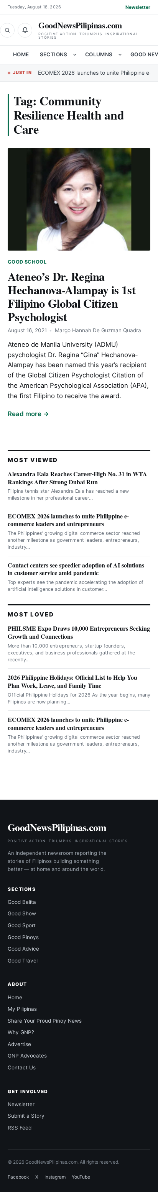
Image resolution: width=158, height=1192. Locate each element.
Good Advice (23, 949)
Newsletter (137, 7)
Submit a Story (26, 1116)
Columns (99, 54)
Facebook (18, 1177)
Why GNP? (21, 1032)
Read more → (28, 414)
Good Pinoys (23, 937)
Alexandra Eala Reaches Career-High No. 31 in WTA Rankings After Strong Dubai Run (77, 477)
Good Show (22, 913)
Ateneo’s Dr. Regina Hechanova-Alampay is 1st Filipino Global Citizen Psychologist (71, 296)
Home (21, 54)
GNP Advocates (27, 1056)
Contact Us (22, 1067)
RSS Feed (19, 1128)
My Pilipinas (22, 1009)
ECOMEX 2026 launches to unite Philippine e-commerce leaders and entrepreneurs (68, 520)
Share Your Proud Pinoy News (45, 1021)
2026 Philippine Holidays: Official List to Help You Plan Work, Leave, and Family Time (72, 681)
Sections (53, 54)
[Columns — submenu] (120, 55)
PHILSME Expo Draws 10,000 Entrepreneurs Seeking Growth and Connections (79, 632)
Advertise (19, 1044)
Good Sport (22, 925)
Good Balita (22, 902)
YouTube (81, 1177)
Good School (27, 262)
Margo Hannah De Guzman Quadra (98, 330)
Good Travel (23, 961)
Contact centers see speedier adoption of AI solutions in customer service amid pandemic (76, 569)
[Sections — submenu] (75, 55)
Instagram (55, 1177)
